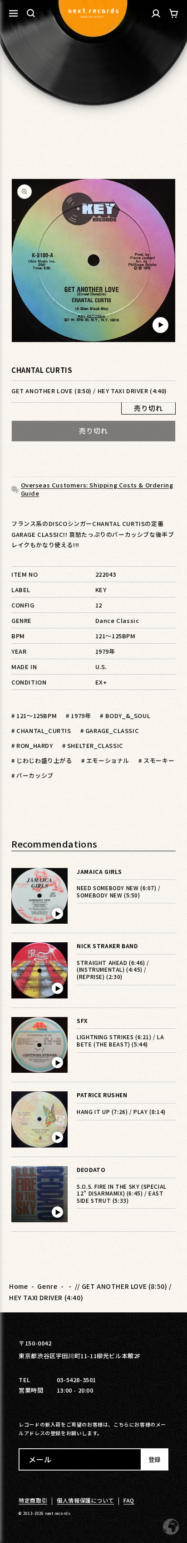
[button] (30, 13)
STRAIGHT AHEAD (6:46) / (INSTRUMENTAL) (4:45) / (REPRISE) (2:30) (113, 969)
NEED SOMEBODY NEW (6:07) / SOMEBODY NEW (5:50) (119, 891)
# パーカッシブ (32, 775)
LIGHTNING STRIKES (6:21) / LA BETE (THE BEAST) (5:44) (120, 1040)
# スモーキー (156, 760)
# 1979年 (78, 715)
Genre (47, 1286)
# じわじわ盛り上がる (41, 760)
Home (18, 1286)
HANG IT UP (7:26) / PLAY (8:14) (121, 1111)
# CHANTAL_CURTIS (41, 730)
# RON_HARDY (32, 745)
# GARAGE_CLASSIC (109, 730)
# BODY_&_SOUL (125, 715)
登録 (154, 1459)
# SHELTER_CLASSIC (92, 745)
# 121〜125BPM (34, 715)
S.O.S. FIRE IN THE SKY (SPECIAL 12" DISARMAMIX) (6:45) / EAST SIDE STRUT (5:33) (122, 1193)
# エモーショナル (105, 760)
